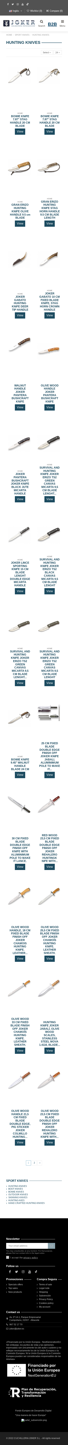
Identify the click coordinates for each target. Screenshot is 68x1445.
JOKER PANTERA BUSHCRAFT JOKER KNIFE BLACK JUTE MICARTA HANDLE (20, 484)
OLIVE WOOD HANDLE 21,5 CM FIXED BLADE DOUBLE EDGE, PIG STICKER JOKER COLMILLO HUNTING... (20, 1123)
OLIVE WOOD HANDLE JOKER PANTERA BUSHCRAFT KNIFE (50, 393)
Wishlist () (36, 10)
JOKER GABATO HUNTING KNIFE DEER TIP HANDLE (20, 303)
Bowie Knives (16, 1192)
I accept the (24, 1257)
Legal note (44, 1288)
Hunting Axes (16, 1200)
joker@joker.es (16, 1328)
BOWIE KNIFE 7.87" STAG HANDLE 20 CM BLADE (20, 121)
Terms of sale (45, 1284)
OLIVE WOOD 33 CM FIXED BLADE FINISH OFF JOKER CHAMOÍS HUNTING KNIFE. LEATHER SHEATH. (20, 1031)
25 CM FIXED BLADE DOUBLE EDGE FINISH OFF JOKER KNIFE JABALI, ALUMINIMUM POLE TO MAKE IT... (49, 756)
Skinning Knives (17, 1197)
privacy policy (30, 1257)
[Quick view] (28, 77)
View (20, 131)
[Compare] (28, 71)
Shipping (43, 1292)
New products (15, 1292)
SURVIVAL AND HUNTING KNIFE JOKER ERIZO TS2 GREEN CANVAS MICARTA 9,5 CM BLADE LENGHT (50, 664)
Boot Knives (15, 1189)
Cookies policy (46, 1303)
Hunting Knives (17, 1186)
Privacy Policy (46, 1299)
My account (44, 1307)
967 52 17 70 (15, 1324)
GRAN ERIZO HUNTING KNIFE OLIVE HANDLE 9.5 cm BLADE (20, 211)
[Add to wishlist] (28, 65)
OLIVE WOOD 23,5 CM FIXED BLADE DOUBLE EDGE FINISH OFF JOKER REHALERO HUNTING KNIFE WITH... (50, 1123)
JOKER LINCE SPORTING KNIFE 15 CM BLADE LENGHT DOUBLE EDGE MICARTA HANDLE (20, 574)
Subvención (45, 1295)
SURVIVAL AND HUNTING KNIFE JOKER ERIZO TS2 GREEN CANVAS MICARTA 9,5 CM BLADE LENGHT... (50, 480)
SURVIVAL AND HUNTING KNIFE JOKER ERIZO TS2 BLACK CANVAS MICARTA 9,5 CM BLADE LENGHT (50, 572)
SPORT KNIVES (17, 1180)
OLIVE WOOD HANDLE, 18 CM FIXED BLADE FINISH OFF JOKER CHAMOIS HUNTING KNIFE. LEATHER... (20, 940)
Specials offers (15, 1284)
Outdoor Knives (18, 1194)
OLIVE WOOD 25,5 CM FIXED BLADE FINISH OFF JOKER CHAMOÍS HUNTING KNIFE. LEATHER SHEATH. (49, 940)
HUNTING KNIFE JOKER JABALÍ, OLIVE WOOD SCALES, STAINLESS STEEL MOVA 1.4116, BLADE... (49, 1033)
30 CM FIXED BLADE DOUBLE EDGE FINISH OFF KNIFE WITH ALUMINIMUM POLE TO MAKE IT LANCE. (20, 850)
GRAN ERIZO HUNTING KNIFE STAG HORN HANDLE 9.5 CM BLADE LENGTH (50, 209)
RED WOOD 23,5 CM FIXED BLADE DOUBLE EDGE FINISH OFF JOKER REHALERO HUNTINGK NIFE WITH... (50, 848)
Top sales (13, 1288)
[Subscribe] (51, 1246)
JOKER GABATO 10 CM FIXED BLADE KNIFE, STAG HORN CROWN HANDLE (49, 301)
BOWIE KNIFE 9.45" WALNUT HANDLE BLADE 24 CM (20, 764)
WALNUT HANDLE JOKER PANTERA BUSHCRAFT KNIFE (20, 393)
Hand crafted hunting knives (26, 1203)
